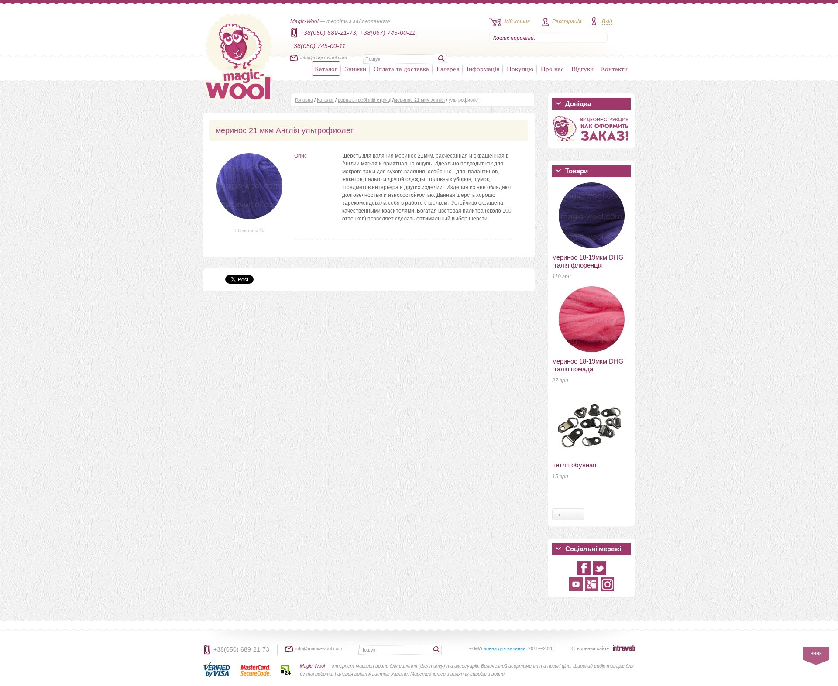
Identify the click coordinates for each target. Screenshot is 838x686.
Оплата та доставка (401, 68)
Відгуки (582, 68)
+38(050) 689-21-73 (241, 649)
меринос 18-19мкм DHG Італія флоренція (588, 261)
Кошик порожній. (514, 38)
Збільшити (247, 230)
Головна (304, 100)
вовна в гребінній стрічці (364, 100)
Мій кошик (517, 21)
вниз (816, 653)
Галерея (447, 68)
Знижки (355, 68)
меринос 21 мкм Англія (419, 100)
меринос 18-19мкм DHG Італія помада (588, 365)
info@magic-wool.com (323, 57)
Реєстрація (566, 21)
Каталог (326, 68)
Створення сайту (590, 648)
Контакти (614, 68)
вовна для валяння (504, 648)
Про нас (552, 68)
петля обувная (574, 465)
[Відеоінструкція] (591, 143)
